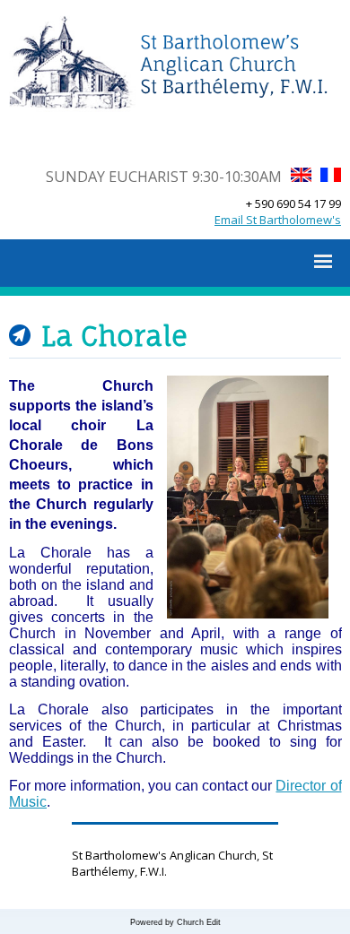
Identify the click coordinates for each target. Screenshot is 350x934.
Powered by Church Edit (175, 922)
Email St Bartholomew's (277, 220)
